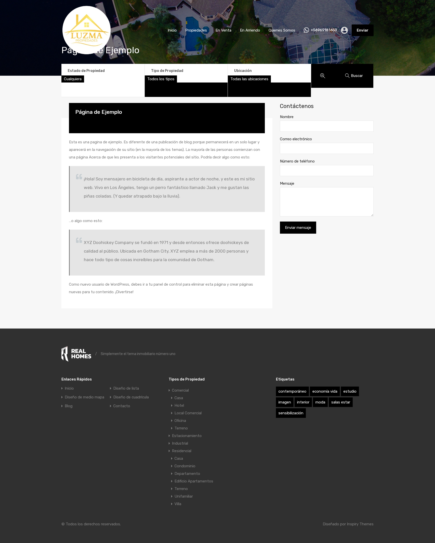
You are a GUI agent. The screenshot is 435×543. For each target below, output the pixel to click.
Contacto (121, 406)
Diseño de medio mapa (84, 397)
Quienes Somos (282, 30)
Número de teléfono (297, 161)
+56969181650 (324, 30)
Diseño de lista (126, 388)
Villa (177, 504)
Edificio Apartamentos (193, 481)
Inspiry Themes (360, 524)
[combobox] (72, 79)
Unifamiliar (183, 496)
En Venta (223, 30)
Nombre (287, 117)
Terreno (181, 428)
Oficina (180, 420)
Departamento (187, 473)
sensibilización (290, 413)
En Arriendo (250, 30)
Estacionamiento (187, 435)
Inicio (172, 30)
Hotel (179, 405)
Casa (178, 398)
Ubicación (243, 71)
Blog (68, 406)
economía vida (324, 391)
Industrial (180, 443)
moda (320, 402)
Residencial (181, 451)
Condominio (184, 466)
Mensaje (287, 183)
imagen (284, 402)
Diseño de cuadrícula (131, 397)
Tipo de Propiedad (167, 71)
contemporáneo (292, 391)
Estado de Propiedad (86, 71)
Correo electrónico (296, 139)
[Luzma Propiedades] (86, 53)
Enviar (363, 30)
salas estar (340, 402)
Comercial (180, 390)
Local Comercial (188, 413)
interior (303, 402)
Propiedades (196, 30)
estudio (349, 391)
